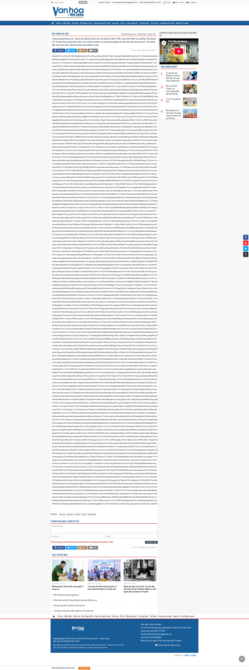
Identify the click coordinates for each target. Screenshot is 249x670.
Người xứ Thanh (182, 23)
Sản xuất (62, 514)
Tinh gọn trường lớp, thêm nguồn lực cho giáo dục (74, 611)
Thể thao (154, 23)
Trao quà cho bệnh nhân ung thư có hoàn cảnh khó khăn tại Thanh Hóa (102, 587)
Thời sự (58, 23)
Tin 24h (167, 2)
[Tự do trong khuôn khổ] (190, 102)
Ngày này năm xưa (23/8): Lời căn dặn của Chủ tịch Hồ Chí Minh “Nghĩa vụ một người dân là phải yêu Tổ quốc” (140, 589)
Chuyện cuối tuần (167, 23)
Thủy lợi (84, 514)
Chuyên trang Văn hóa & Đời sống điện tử (178, 34)
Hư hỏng (77, 514)
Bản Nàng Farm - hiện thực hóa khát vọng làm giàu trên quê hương (173, 114)
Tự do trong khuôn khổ (173, 100)
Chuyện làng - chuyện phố (146, 34)
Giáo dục (115, 23)
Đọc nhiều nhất (169, 66)
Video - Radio (179, 2)
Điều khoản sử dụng (149, 641)
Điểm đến (66, 23)
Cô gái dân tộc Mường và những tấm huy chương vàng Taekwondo (173, 77)
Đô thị (122, 23)
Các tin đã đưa (60, 554)
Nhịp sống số (132, 23)
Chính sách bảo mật (166, 641)
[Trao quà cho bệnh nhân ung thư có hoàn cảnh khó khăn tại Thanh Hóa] (104, 571)
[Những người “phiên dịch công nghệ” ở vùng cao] (68, 571)
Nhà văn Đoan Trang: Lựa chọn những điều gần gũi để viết (172, 90)
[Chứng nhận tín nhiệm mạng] (167, 645)
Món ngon (56, 28)
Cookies (178, 641)
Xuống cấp (70, 514)
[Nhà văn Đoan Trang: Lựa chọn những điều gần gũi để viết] (190, 88)
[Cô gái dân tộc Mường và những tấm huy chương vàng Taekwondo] (190, 76)
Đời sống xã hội (86, 23)
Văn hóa (75, 23)
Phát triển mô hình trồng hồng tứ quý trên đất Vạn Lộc (75, 600)
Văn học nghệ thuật (102, 23)
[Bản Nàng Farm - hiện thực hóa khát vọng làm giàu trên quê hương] (190, 113)
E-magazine (192, 2)
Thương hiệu (144, 23)
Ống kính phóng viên (128, 34)
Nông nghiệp (92, 514)
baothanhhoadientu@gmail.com (126, 2)
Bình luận (85, 668)
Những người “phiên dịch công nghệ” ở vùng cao (67, 587)
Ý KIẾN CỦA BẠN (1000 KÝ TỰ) (65, 521)
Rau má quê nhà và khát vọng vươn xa (69, 605)
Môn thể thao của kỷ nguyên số (66, 595)
